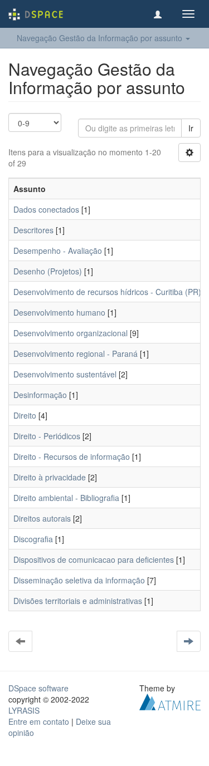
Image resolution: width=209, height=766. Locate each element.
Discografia (33, 538)
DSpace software (38, 688)
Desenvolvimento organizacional (70, 332)
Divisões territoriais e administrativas (77, 600)
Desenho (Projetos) (47, 271)
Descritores (33, 229)
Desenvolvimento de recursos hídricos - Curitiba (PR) (107, 291)
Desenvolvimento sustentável (64, 374)
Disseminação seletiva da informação (79, 580)
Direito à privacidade (49, 477)
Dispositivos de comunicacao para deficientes (93, 559)
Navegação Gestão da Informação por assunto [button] (100, 37)
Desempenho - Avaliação (57, 250)
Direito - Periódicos (46, 435)
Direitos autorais (42, 518)
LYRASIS (24, 710)
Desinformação (40, 394)
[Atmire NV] (170, 700)
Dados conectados (46, 209)
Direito (24, 415)
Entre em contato (38, 721)
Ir (190, 128)
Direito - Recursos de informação (71, 456)
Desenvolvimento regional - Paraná (75, 353)
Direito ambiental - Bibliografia (66, 497)
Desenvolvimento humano (59, 312)
